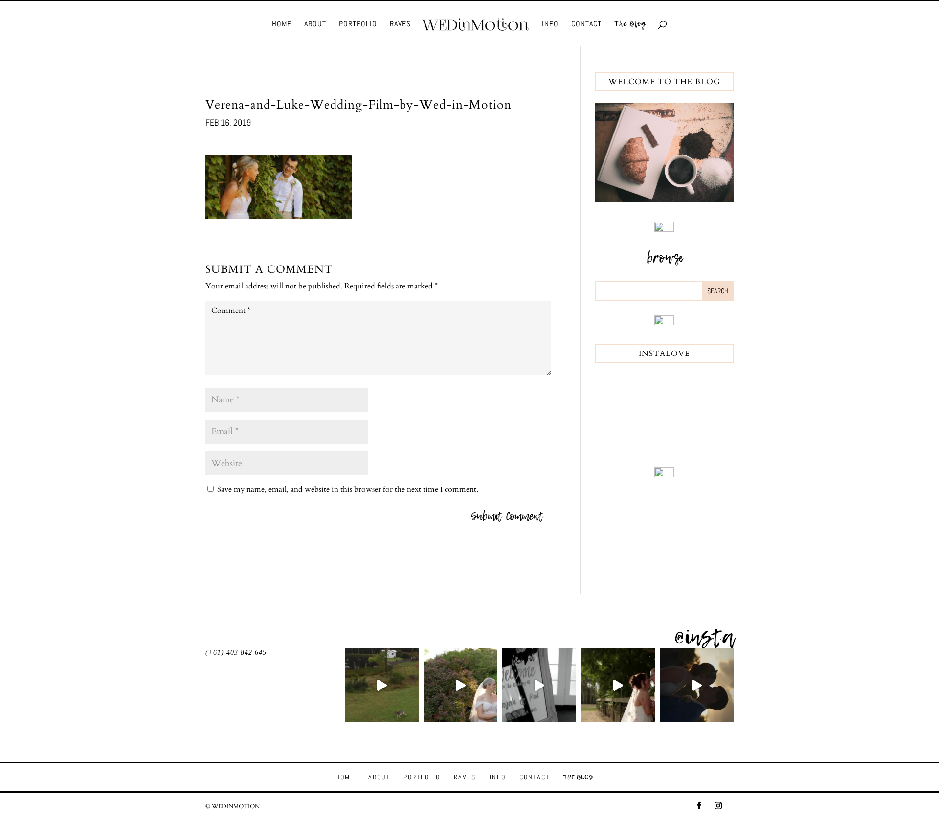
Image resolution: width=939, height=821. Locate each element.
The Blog (630, 24)
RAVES (400, 25)
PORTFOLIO (358, 25)
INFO (550, 25)
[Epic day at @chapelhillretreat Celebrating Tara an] (382, 685)
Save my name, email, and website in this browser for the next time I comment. (347, 489)
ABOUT (315, 25)
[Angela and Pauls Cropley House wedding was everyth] (539, 685)
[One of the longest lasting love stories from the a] (697, 685)
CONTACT (586, 25)
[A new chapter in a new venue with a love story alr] (460, 685)
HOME (281, 25)
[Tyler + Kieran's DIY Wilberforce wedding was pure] (618, 685)
